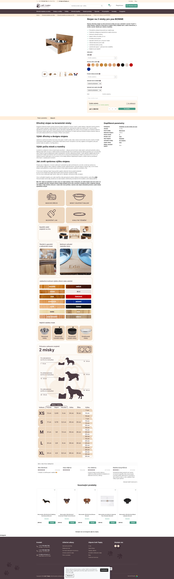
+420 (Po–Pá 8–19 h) (46, 1)
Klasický (121, 138)
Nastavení (70, 575)
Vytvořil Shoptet (131, 576)
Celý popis (89, 52)
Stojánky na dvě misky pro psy (128, 126)
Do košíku (127, 108)
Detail (52, 522)
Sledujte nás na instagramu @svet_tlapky (87, 531)
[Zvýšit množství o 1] (115, 109)
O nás (89, 546)
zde (72, 572)
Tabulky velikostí (92, 550)
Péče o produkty (66, 555)
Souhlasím (104, 570)
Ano (120, 136)
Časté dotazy (91, 548)
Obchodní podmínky (67, 546)
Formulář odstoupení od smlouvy (70, 550)
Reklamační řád (66, 548)
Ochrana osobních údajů (68, 552)
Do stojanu (122, 140)
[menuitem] (43, 11)
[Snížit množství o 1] (109, 109)
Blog (136, 1)
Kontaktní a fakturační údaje (95, 552)
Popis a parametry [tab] (42, 118)
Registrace (119, 5)
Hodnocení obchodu (93, 557)
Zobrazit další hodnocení (130, 482)
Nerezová (122, 130)
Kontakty (131, 1)
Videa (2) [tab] (52, 118)
